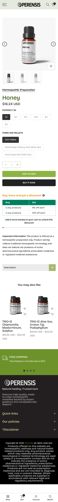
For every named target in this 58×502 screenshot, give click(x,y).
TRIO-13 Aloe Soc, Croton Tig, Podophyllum (41, 324)
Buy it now (29, 182)
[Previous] (4, 44)
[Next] (53, 44)
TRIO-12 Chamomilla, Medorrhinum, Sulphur (11, 326)
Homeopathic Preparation (18, 89)
